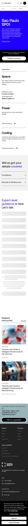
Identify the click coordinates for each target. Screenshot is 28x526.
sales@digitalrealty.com (9, 483)
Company (20, 428)
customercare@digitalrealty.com (11, 491)
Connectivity (5, 450)
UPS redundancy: (7, 123)
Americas (4, 431)
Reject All (14, 518)
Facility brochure (14, 58)
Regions (4, 428)
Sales (3, 477)
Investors (19, 436)
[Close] (26, 503)
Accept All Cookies (14, 522)
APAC (3, 436)
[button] (14, 175)
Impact (19, 433)
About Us (19, 431)
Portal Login (7, 495)
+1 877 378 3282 (7, 480)
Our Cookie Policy (13, 511)
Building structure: (7, 92)
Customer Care (5, 489)
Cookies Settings (14, 514)
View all (23, 321)
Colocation (4, 448)
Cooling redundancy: (8, 148)
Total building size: (7, 96)
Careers (19, 439)
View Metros (5, 439)
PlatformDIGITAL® (7, 445)
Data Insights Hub (6, 453)
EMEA (3, 433)
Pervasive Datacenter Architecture (10, 456)
